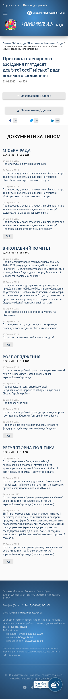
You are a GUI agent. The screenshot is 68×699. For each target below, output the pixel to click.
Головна (7, 43)
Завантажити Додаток (36, 95)
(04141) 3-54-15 (22, 605)
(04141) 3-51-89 (41, 605)
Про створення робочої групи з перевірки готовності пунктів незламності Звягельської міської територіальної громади (34, 374)
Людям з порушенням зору (48, 12)
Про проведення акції (15, 402)
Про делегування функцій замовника (24, 163)
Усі (8, 236)
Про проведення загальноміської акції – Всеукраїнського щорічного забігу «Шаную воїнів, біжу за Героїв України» (32, 390)
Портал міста (11, 5)
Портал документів (35, 5)
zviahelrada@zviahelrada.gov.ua (26, 612)
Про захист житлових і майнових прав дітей (28, 337)
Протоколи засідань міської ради (45, 43)
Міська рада (19, 43)
